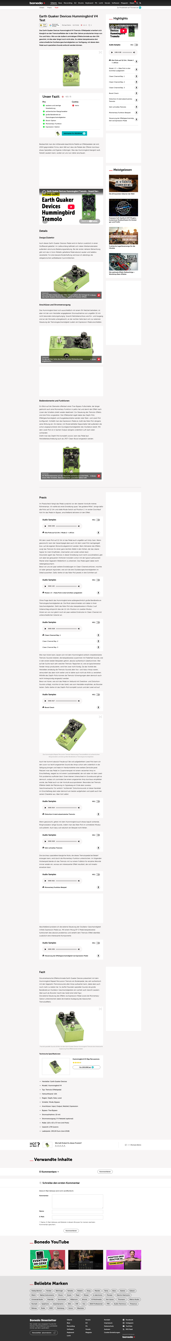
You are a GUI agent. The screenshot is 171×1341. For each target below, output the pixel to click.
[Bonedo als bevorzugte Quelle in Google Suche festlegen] (54, 25)
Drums (81, 3)
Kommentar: (44, 1196)
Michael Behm (66, 25)
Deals (132, 3)
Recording (68, 3)
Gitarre (54, 3)
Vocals (107, 3)
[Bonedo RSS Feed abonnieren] (140, 3)
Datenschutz (109, 1326)
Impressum (108, 1323)
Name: (41, 1211)
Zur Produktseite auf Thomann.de (127, 7)
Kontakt (107, 1320)
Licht (101, 3)
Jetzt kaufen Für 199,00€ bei (73, 133)
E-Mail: (42, 1217)
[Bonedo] (37, 3)
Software (115, 3)
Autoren (107, 1329)
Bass (60, 3)
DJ (75, 3)
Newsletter (41, 1333)
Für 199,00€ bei (85, 1067)
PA (96, 3)
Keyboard (89, 3)
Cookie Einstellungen (112, 1332)
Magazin (124, 3)
